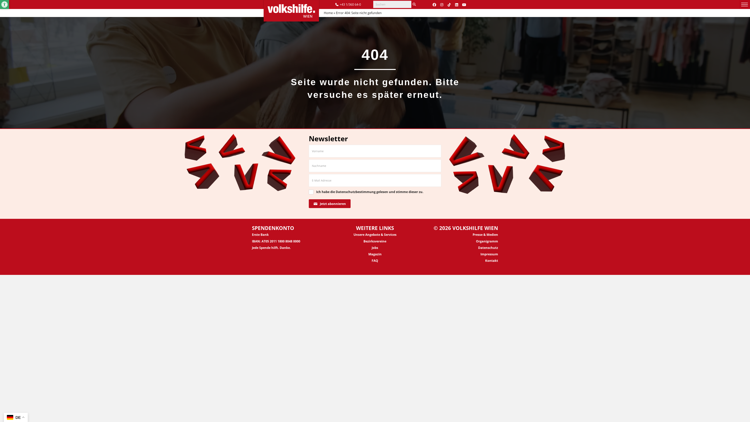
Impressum (489, 254)
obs (375, 248)
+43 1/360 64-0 (350, 4)
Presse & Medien (485, 234)
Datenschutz (488, 248)
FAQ (375, 260)
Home (328, 13)
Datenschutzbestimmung (356, 192)
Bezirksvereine (374, 241)
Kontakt (491, 260)
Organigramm (487, 241)
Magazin (375, 254)
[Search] (414, 4)
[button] (4, 4)
